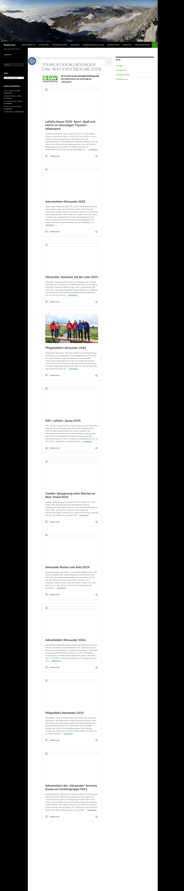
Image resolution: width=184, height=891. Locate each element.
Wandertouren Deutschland (93, 45)
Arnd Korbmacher (28, 45)
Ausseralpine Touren (59, 45)
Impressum (8, 54)
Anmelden (120, 66)
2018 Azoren (19, 112)
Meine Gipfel (127, 45)
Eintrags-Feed (121, 70)
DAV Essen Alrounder (142, 45)
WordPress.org (121, 79)
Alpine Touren (43, 45)
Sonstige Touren (113, 45)
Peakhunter (10, 44)
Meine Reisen (74, 45)
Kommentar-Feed (122, 75)
